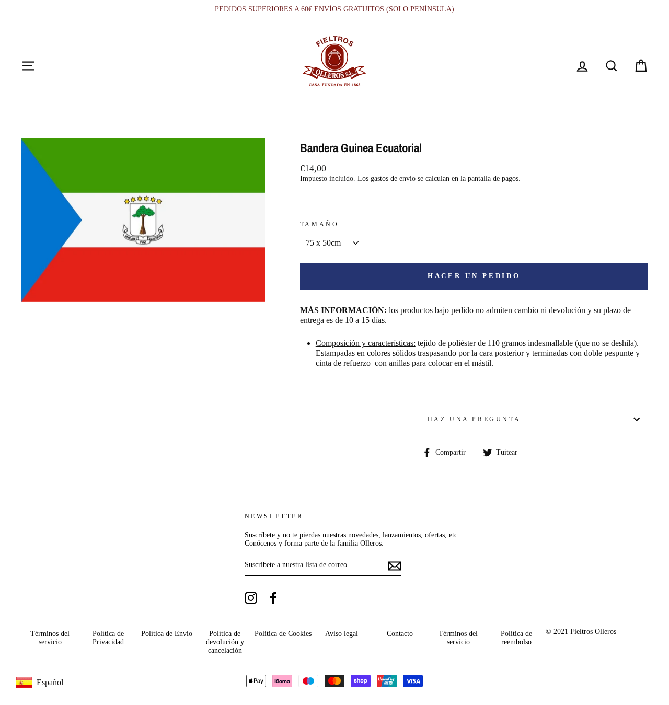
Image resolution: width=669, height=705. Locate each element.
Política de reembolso (516, 638)
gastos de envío (393, 178)
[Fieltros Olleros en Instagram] (251, 598)
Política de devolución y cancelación (225, 642)
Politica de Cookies (283, 634)
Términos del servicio (50, 638)
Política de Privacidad (108, 638)
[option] (334, 9)
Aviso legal (341, 634)
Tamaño (319, 224)
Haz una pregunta (474, 419)
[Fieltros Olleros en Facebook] (273, 598)
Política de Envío (166, 634)
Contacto (400, 634)
